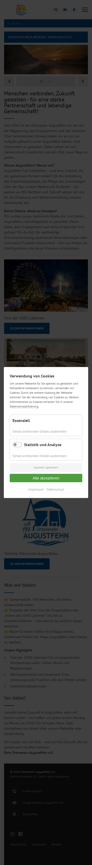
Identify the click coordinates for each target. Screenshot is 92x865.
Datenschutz (55, 489)
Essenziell (21, 420)
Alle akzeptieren (46, 478)
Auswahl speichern (46, 467)
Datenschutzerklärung (24, 406)
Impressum (36, 489)
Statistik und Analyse (42, 444)
